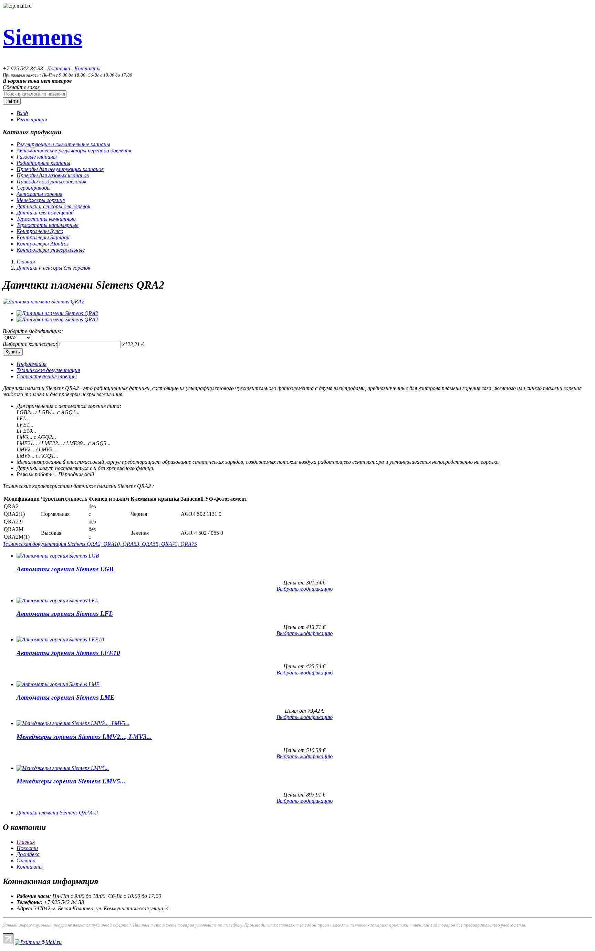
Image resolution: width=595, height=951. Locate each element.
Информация (31, 364)
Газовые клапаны (37, 157)
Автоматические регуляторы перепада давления (74, 150)
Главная (26, 261)
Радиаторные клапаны (43, 163)
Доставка (58, 68)
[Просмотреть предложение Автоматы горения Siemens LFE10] (60, 639)
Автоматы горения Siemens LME (66, 697)
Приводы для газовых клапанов (53, 175)
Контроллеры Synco (40, 231)
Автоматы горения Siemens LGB (65, 569)
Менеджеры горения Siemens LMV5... (71, 781)
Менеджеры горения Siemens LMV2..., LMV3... (84, 736)
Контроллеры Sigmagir (43, 237)
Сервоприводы (34, 188)
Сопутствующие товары (47, 376)
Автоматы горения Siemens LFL (65, 613)
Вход (22, 113)
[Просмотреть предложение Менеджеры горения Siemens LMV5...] (63, 768)
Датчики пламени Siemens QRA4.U (57, 812)
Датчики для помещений (45, 213)
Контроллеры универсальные (51, 250)
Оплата (26, 860)
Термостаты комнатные (46, 219)
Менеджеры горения (41, 200)
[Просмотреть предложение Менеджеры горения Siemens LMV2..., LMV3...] (73, 723)
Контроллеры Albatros (43, 244)
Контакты (87, 68)
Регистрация (32, 119)
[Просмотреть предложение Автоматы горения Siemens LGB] (58, 556)
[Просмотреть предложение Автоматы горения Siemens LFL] (57, 600)
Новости (27, 848)
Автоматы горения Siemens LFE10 (68, 653)
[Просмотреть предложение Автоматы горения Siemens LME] (58, 684)
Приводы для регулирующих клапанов (60, 169)
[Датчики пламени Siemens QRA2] (43, 301)
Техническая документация (48, 370)
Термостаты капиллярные (48, 225)
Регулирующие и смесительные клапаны (63, 144)
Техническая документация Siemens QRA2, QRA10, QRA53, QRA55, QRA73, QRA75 (100, 544)
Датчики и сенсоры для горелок (53, 206)
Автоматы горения (39, 194)
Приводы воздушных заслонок (51, 181)
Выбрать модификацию (304, 589)
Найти (12, 101)
